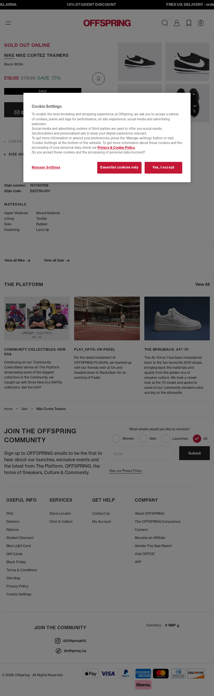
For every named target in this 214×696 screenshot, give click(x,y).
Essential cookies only (119, 167)
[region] (107, 137)
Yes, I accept (163, 167)
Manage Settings (46, 167)
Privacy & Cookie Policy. (116, 148)
